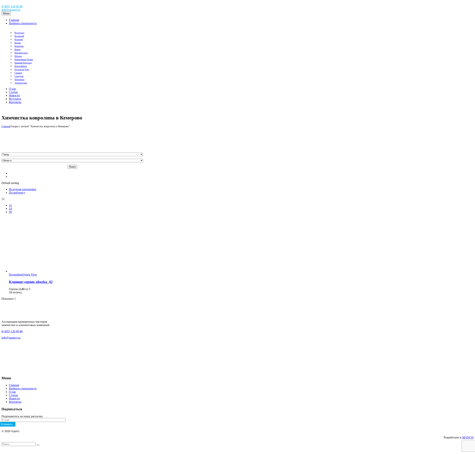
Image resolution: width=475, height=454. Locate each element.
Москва (18, 56)
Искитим (18, 39)
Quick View (30, 274)
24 (10, 208)
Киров (17, 49)
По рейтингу (17, 192)
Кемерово (19, 46)
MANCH (468, 437)
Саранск (18, 73)
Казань (17, 43)
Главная (5, 126)
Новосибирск (20, 66)
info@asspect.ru (10, 9)
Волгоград (19, 33)
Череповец (19, 79)
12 (10, 205)
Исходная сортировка (22, 189)
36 (10, 211)
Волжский (19, 36)
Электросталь (20, 83)
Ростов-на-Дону (21, 69)
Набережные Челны (23, 59)
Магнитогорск (21, 53)
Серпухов (19, 76)
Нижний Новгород (23, 63)
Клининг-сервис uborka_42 (31, 282)
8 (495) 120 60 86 (12, 6)
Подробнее (16, 274)
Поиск (72, 166)
